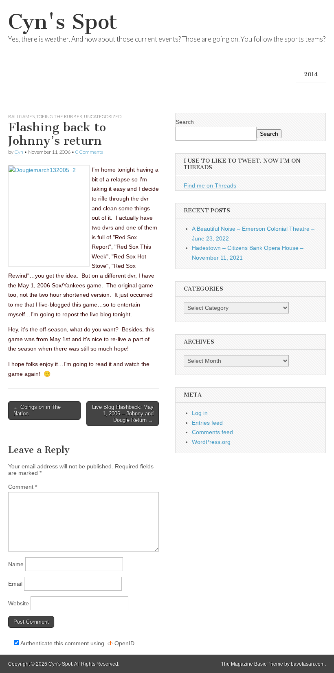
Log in (200, 413)
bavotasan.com (308, 664)
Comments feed (212, 432)
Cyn (18, 152)
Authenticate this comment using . (77, 643)
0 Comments (89, 152)
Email (15, 583)
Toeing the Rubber (59, 116)
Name (16, 564)
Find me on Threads (210, 185)
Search (185, 122)
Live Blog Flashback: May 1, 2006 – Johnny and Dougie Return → (123, 413)
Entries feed (207, 422)
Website (18, 603)
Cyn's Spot (62, 21)
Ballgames (21, 116)
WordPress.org (211, 442)
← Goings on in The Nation (37, 410)
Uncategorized (102, 116)
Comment (22, 486)
